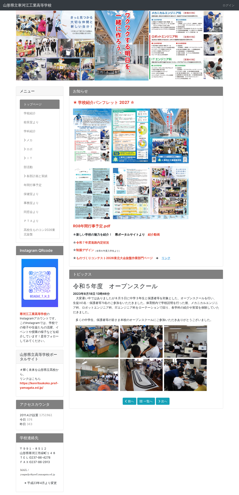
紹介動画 (154, 234)
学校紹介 (30, 113)
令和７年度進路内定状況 (92, 242)
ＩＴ (29, 158)
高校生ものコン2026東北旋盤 (39, 232)
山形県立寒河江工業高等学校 (27, 5)
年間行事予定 (33, 185)
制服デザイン (85, 250)
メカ (29, 140)
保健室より (31, 194)
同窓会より (31, 212)
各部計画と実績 (36, 176)
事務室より (31, 203)
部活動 (28, 167)
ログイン (229, 5)
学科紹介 (30, 131)
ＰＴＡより (31, 221)
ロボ (29, 149)
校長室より (31, 122)
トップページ (33, 104)
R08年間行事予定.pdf (91, 226)
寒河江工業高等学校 (33, 314)
